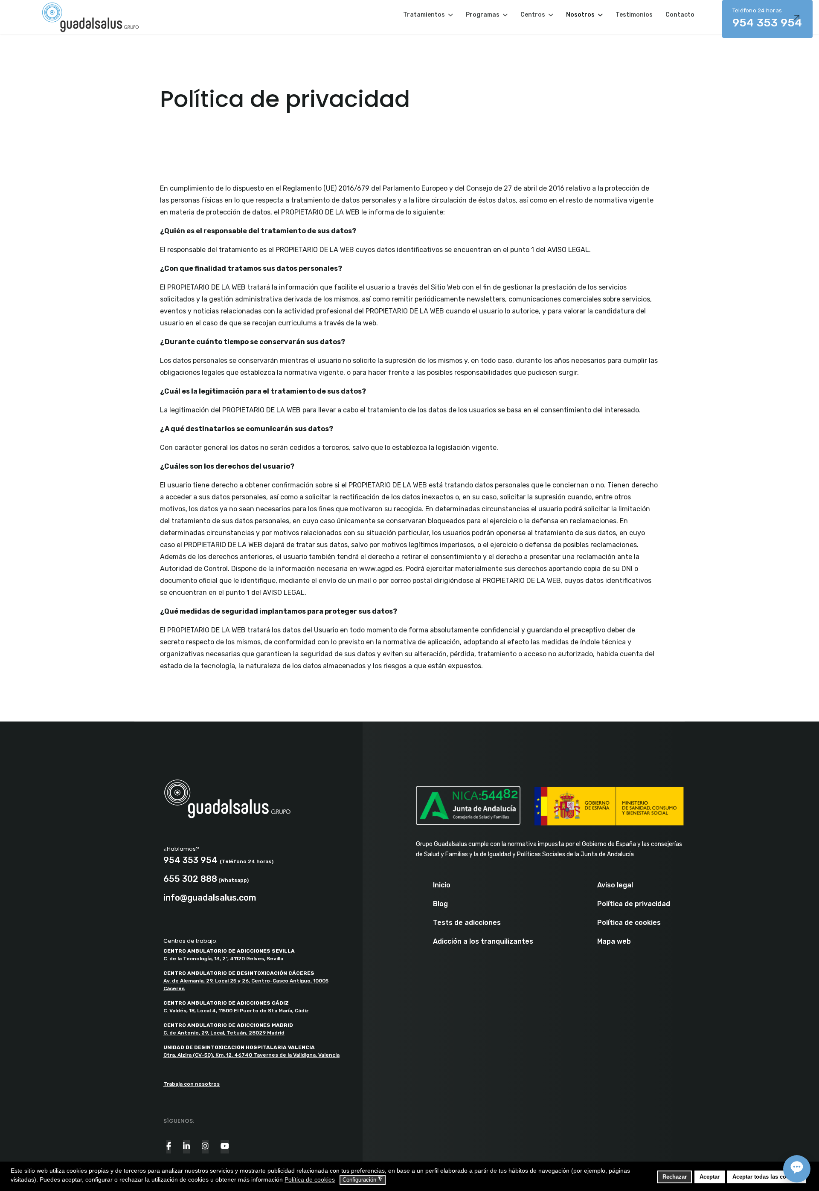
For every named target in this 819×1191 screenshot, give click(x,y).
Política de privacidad (633, 904)
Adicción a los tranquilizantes (483, 941)
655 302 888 (190, 879)
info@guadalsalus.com (209, 898)
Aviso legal (615, 885)
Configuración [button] (363, 1179)
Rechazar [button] (674, 1177)
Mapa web (614, 941)
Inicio (441, 885)
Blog (440, 904)
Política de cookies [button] (310, 1179)
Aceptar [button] (710, 1177)
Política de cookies (629, 923)
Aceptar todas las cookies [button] (766, 1177)
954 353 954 (767, 18)
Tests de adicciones (467, 923)
